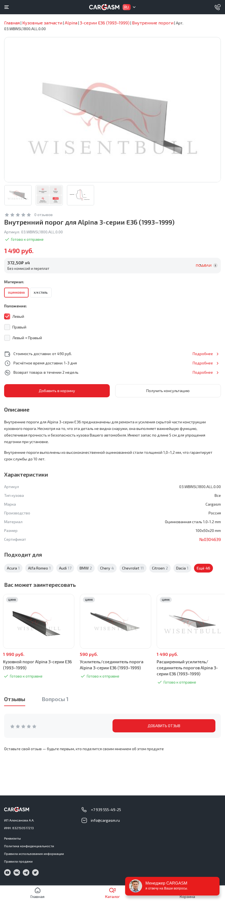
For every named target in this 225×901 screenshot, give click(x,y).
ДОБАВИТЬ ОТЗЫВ (164, 725)
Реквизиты (12, 838)
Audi (65, 568)
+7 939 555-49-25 (106, 809)
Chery (107, 568)
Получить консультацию (168, 390)
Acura (13, 568)
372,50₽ (18, 262)
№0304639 (210, 539)
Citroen (160, 568)
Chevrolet (133, 568)
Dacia (182, 568)
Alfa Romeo (39, 568)
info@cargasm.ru (105, 820)
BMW (86, 568)
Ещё (203, 568)
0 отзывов (43, 214)
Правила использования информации (34, 853)
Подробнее (203, 353)
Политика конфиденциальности (29, 846)
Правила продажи (18, 861)
